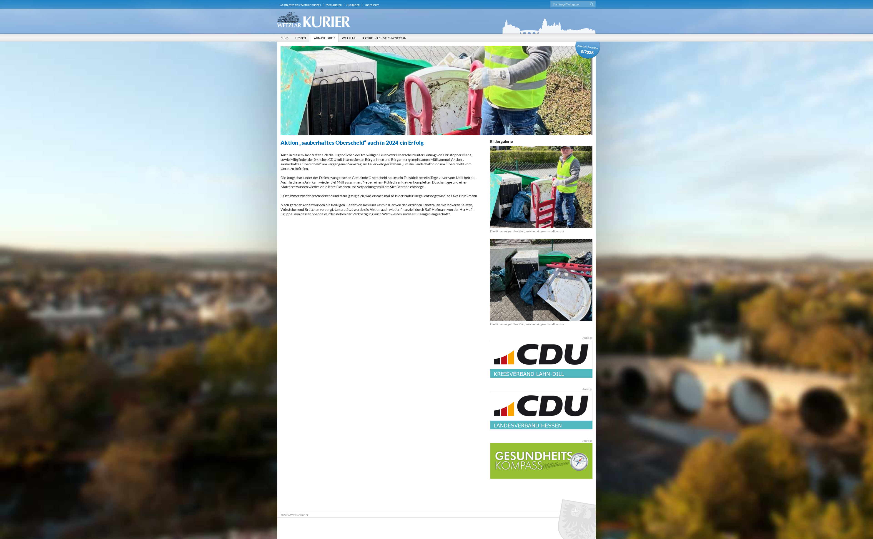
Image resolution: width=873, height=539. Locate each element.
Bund (284, 38)
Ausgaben (353, 5)
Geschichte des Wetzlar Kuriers (300, 5)
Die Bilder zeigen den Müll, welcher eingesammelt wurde (527, 231)
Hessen (300, 38)
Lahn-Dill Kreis (324, 38)
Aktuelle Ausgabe (587, 49)
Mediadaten (334, 5)
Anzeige (587, 337)
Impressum (371, 5)
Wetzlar (349, 38)
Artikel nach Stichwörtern (384, 38)
